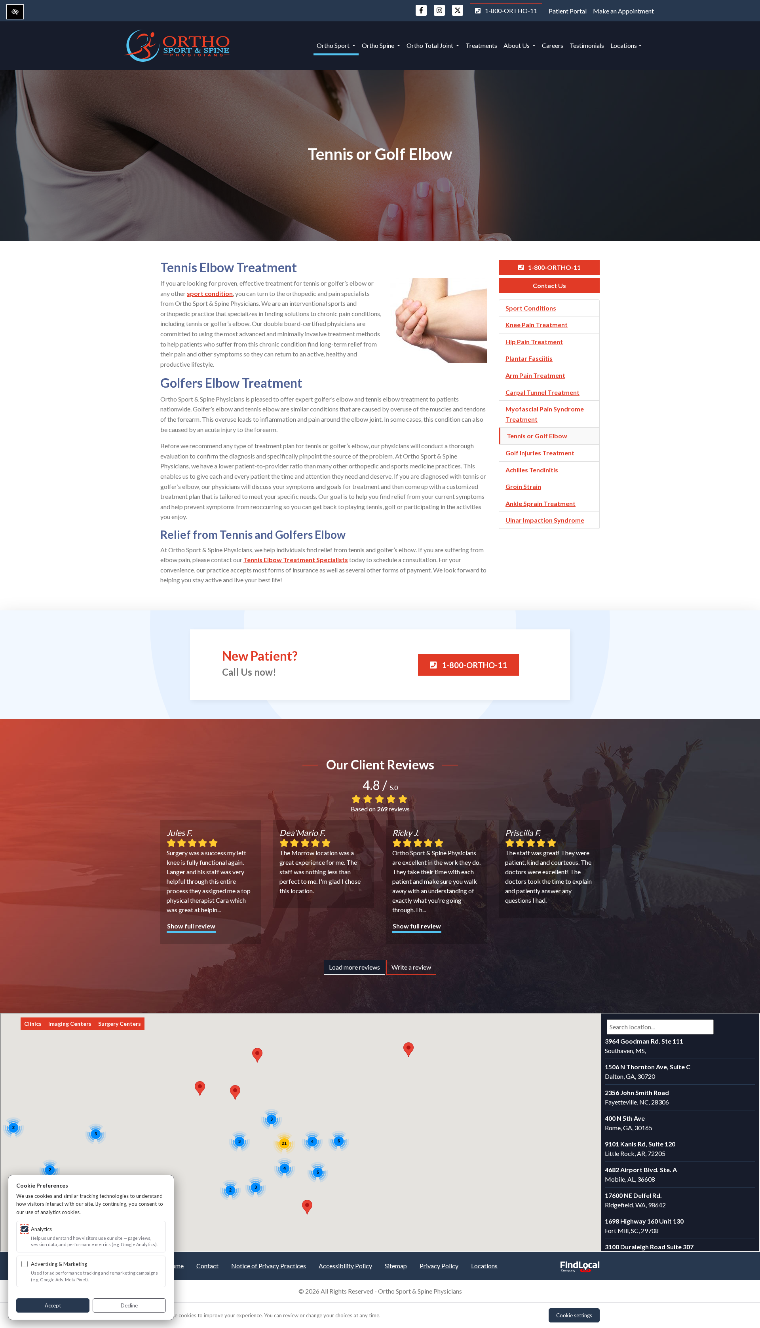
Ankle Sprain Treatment (540, 503)
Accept (53, 1305)
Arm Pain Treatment (535, 375)
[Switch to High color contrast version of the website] (15, 11)
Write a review (411, 967)
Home (175, 1265)
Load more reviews (354, 967)
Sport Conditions (530, 308)
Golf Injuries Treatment (539, 453)
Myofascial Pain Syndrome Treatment (544, 414)
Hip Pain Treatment (534, 341)
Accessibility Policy (345, 1265)
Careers (552, 45)
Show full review (191, 926)
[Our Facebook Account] (421, 14)
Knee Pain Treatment (536, 324)
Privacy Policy (439, 1265)
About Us (517, 45)
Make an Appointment (623, 11)
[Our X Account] (458, 14)
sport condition (210, 293)
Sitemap (396, 1265)
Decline (129, 1305)
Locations (623, 45)
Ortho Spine (378, 45)
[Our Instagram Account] (439, 14)
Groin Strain (523, 486)
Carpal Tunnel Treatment (542, 392)
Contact (207, 1265)
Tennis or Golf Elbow (537, 436)
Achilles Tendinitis (531, 470)
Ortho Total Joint (430, 45)
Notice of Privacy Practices (268, 1265)
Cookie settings (574, 1315)
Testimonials (587, 45)
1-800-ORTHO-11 (510, 10)
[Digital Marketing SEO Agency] (580, 1264)
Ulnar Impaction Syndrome (544, 520)
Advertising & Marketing (59, 1264)
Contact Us (549, 285)
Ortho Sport (334, 45)
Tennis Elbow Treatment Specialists (295, 559)
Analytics (41, 1229)
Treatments (481, 45)
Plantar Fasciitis (529, 358)
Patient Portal (568, 11)
